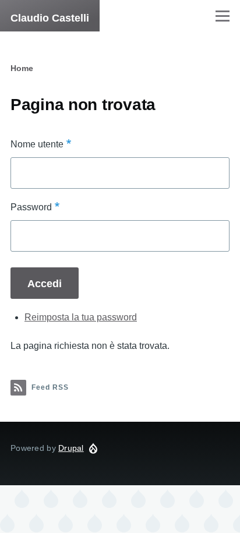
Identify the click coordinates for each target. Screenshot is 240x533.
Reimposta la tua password (80, 317)
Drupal (71, 448)
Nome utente (36, 144)
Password (31, 207)
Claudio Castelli (49, 18)
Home (21, 68)
